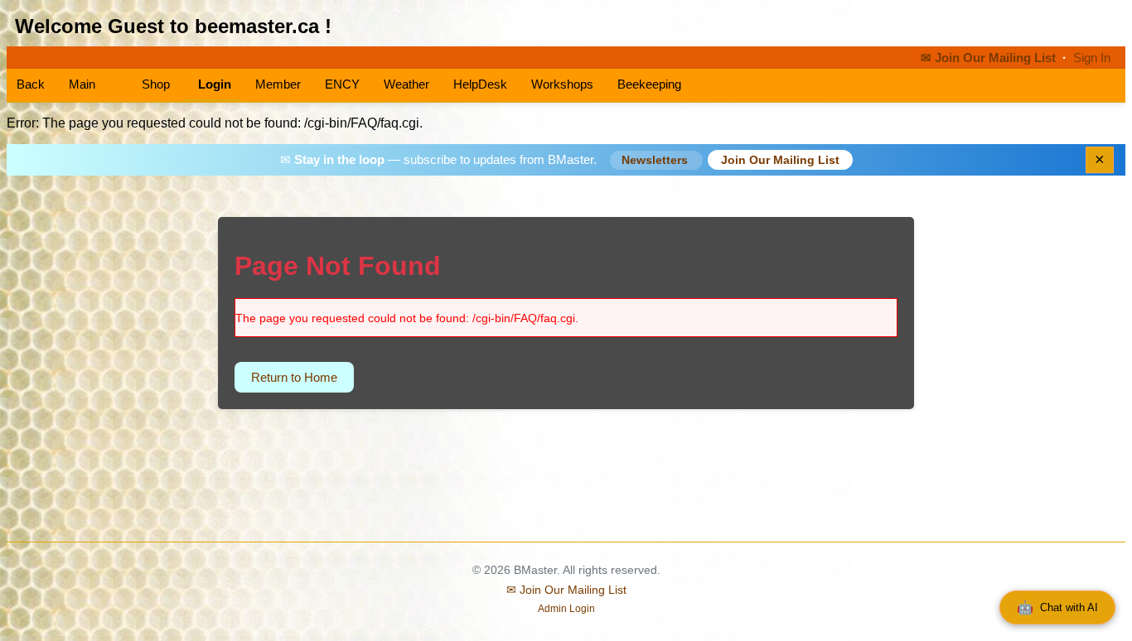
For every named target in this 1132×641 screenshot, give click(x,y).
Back (31, 84)
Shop (154, 84)
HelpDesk (480, 84)
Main (82, 84)
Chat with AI (1057, 607)
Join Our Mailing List (780, 159)
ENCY (342, 84)
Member (278, 84)
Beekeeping (649, 84)
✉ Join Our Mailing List (990, 58)
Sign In (1091, 58)
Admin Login (566, 608)
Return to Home (294, 377)
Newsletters (656, 160)
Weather (406, 84)
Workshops (562, 84)
